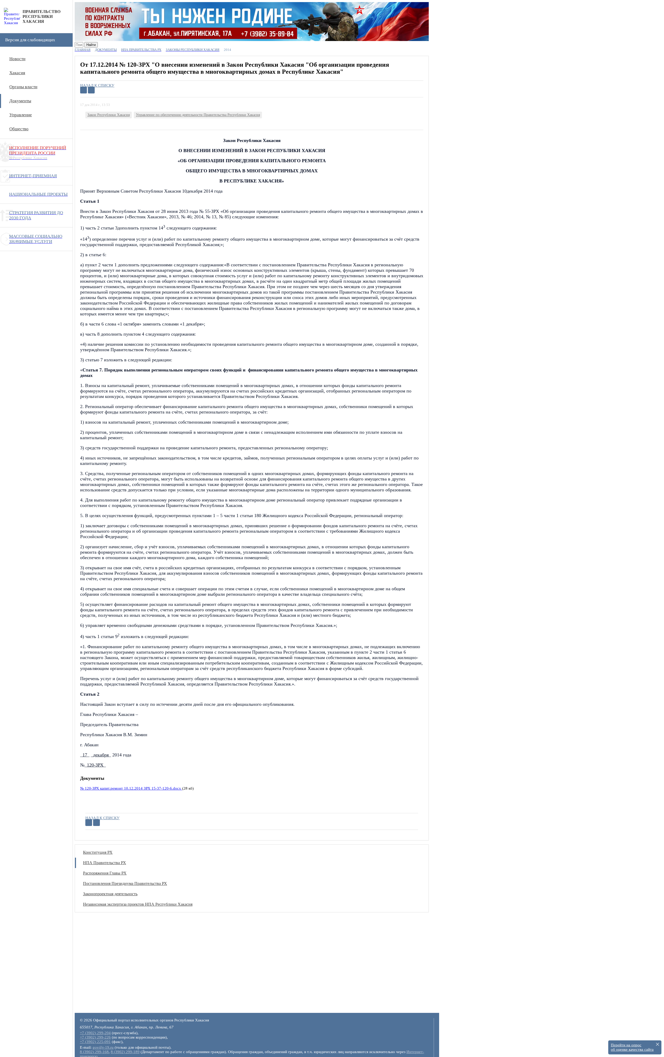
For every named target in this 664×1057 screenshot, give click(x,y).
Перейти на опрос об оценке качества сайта (632, 1047)
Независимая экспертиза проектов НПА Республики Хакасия (137, 904)
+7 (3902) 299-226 (95, 1037)
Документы (20, 100)
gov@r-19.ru (103, 1047)
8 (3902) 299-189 (125, 1052)
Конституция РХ (98, 852)
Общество (19, 128)
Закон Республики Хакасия (108, 115)
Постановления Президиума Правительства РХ (125, 883)
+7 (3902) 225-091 (95, 1042)
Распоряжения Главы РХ (105, 873)
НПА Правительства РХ (104, 862)
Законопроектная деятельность (110, 894)
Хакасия (17, 72)
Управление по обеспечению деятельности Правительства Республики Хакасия (198, 115)
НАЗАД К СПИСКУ (97, 85)
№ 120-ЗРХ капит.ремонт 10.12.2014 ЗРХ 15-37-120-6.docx (131, 788)
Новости (17, 58)
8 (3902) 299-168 (94, 1052)
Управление (20, 114)
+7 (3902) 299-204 (95, 1033)
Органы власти (23, 86)
